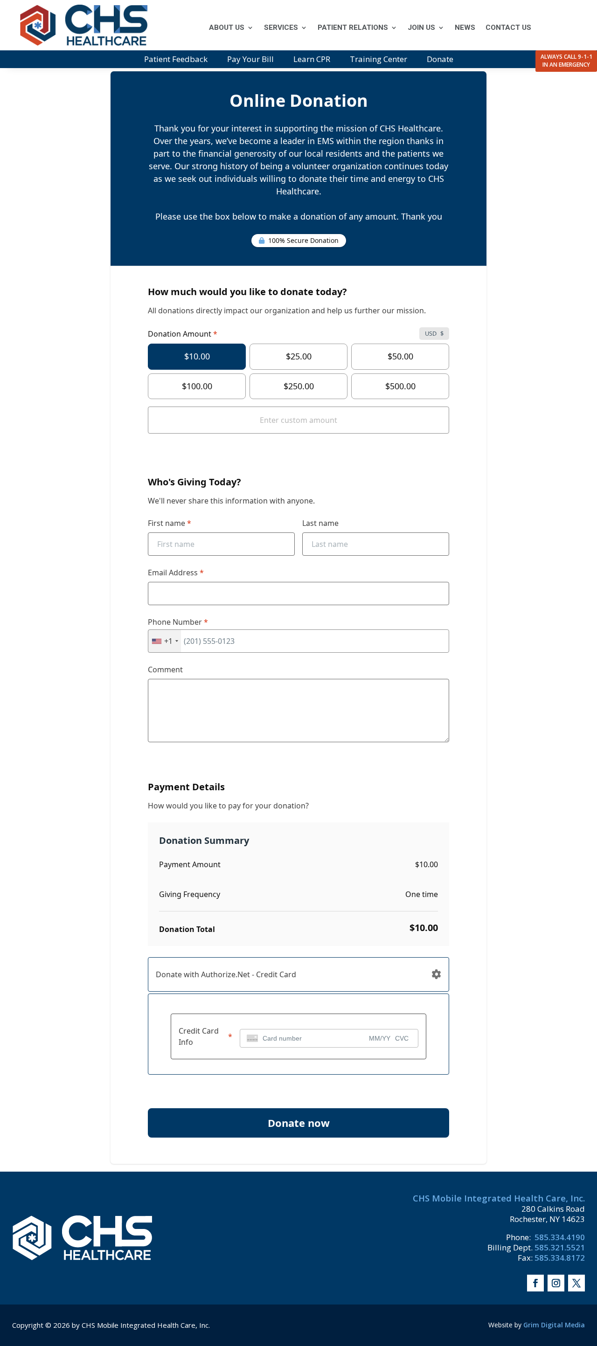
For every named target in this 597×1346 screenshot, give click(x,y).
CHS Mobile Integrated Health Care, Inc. (499, 1198)
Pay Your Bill (250, 60)
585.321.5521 (560, 1247)
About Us (226, 28)
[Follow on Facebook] (535, 1283)
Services (281, 28)
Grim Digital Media (554, 1324)
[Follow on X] (576, 1283)
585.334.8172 (560, 1257)
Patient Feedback (176, 60)
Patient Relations (353, 28)
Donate (440, 60)
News (465, 28)
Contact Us (508, 28)
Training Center (378, 60)
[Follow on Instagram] (556, 1283)
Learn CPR (311, 60)
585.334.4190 (559, 1237)
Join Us (421, 28)
